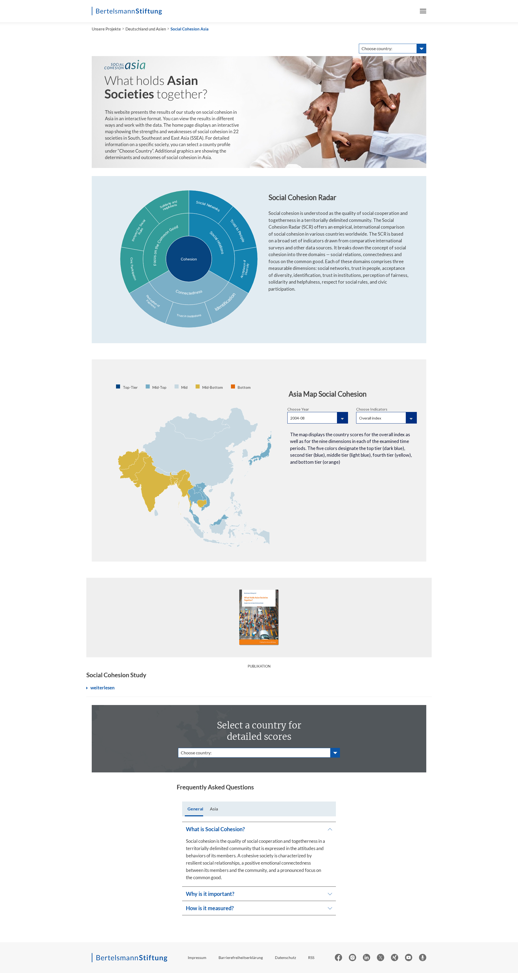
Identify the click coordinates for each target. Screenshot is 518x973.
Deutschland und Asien (145, 28)
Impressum (197, 957)
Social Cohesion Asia (190, 28)
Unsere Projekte (106, 28)
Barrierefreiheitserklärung (241, 957)
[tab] (195, 809)
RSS (311, 957)
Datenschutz (285, 957)
